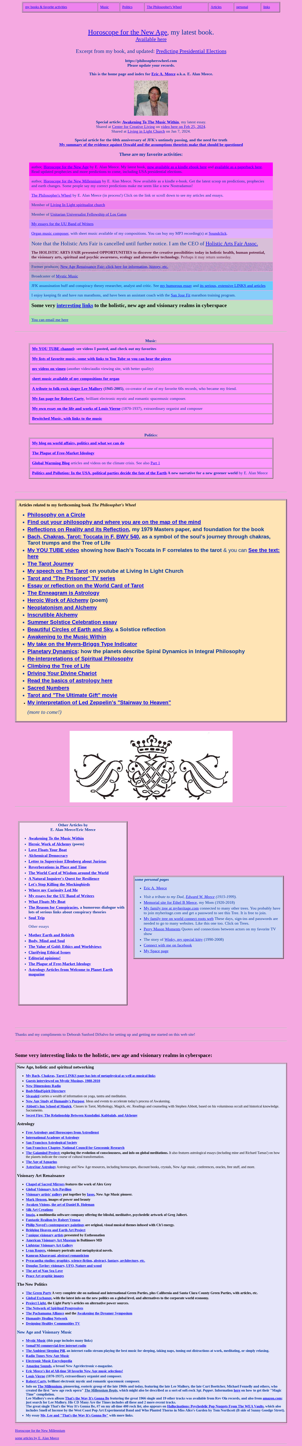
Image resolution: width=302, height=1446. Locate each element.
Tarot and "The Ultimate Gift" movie (72, 695)
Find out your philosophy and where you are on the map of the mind (114, 522)
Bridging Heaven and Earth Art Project (55, 1230)
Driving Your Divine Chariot (62, 673)
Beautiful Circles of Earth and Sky (69, 629)
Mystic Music (67, 276)
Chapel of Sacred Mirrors (45, 1184)
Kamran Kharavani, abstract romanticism (57, 1255)
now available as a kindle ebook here (177, 167)
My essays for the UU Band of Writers (62, 224)
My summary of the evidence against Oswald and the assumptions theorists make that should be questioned (151, 144)
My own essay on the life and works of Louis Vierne (76, 408)
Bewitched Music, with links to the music (67, 418)
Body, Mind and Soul (47, 941)
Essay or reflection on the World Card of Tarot (85, 585)
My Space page (156, 951)
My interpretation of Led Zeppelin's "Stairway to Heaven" (99, 702)
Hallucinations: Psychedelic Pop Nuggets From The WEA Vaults (215, 1406)
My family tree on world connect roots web (179, 918)
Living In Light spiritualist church (77, 205)
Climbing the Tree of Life (58, 666)
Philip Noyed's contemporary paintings (55, 1225)
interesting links (75, 305)
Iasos (90, 1194)
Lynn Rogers (35, 1250)
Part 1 (155, 463)
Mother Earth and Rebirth (51, 935)
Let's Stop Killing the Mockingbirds (59, 884)
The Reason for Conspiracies (53, 907)
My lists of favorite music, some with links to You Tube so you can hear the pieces (101, 358)
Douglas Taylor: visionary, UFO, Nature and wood (64, 1266)
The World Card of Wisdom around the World (69, 873)
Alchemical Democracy (48, 855)
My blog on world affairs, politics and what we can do (78, 443)
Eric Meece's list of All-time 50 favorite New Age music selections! (74, 1371)
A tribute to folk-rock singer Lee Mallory (67, 388)
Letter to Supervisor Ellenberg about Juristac (68, 861)
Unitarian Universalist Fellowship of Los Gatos (88, 214)
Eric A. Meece (163, 74)
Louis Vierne (35, 1376)
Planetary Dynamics (52, 651)
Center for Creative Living (133, 126)
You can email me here (49, 319)
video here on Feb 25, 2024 (183, 126)
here (237, 1390)
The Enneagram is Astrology (63, 593)
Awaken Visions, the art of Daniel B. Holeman (60, 1204)
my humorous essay (176, 285)
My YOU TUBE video (53, 550)
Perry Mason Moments (162, 929)
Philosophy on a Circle (56, 515)
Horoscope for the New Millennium (72, 181)
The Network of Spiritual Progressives (54, 1308)
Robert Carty (36, 1381)
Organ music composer (49, 233)
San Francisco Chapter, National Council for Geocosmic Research (75, 1148)
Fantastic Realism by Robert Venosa (53, 1220)
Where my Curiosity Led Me (53, 890)
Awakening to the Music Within (66, 637)
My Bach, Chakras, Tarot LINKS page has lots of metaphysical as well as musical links (90, 1076)
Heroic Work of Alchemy (57, 600)
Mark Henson (36, 1199)
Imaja (30, 1215)
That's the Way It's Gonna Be (87, 1398)
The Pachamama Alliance (45, 1313)
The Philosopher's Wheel (164, 7)
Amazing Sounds (38, 1366)
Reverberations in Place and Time (58, 867)
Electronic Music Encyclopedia (49, 1361)
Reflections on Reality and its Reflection (78, 529)
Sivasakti (32, 1096)
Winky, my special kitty (183, 939)
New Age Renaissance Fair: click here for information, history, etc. (114, 266)
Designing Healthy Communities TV (53, 1323)
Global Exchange (39, 1298)
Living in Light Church (146, 131)
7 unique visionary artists (44, 1235)
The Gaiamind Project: (43, 1153)
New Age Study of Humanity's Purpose (55, 1101)
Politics (127, 7)
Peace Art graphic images (45, 1276)
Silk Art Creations (39, 1210)
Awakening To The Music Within (150, 122)
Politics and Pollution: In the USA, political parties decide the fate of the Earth (99, 473)
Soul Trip (37, 918)
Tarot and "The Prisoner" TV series (71, 578)
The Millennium (50, 1386)
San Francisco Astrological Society (51, 1142)
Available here (151, 39)
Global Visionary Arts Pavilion (48, 1189)
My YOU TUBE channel (53, 348)
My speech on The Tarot (57, 571)
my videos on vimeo (49, 368)
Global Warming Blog (51, 463)
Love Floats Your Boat (48, 850)
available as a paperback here (238, 167)
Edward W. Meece (200, 896)
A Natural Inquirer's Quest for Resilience (64, 878)
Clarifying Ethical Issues (50, 952)
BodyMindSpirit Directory (46, 1091)
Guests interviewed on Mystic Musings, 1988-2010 (63, 1081)
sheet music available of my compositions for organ (75, 378)
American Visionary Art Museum (51, 1240)
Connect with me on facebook (168, 945)
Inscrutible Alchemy (52, 615)
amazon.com (272, 1398)
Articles (216, 7)
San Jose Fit (180, 295)
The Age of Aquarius (41, 1162)
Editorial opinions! (45, 958)
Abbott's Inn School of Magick (49, 1106)
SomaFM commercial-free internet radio (56, 1345)
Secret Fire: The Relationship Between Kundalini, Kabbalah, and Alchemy (82, 1115)
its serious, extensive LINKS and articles (233, 285)
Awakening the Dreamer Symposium (104, 1313)
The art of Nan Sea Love (44, 1271)
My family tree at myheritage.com (171, 908)
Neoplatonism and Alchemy (62, 607)
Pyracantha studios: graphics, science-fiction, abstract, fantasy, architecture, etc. (85, 1260)
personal (242, 7)
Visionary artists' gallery (44, 1194)
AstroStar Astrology (41, 1167)
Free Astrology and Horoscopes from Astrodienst (62, 1132)
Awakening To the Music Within (56, 838)
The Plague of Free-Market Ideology (63, 453)
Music (104, 7)
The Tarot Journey (50, 564)
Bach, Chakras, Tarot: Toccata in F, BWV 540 (83, 537)
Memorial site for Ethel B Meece (170, 902)
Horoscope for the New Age (127, 32)
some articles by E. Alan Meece (37, 1438)
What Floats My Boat (47, 901)
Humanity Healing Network (46, 1318)
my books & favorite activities (46, 7)
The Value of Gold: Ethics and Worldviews (65, 946)
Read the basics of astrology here (69, 680)
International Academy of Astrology (52, 1137)
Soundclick (218, 233)
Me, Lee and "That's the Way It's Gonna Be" (74, 1415)
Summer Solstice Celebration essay (72, 622)
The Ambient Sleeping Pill (45, 1351)
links (266, 7)
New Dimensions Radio (43, 1086)
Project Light (36, 1303)
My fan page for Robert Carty (58, 398)
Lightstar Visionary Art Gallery (49, 1245)
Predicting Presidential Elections (191, 51)
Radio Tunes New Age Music (47, 1356)
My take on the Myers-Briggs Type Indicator (82, 644)
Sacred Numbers (48, 688)
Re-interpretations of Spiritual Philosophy (80, 659)
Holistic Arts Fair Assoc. (232, 243)
